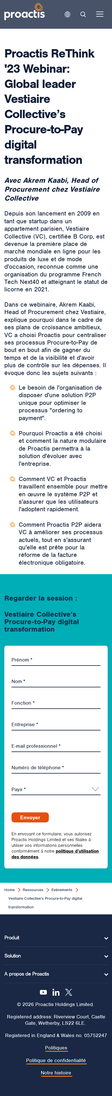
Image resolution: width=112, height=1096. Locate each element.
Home (9, 889)
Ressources (33, 889)
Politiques (56, 1048)
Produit (11, 938)
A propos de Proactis (26, 974)
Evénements (61, 889)
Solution (12, 956)
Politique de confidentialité (56, 1060)
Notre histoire (56, 1073)
